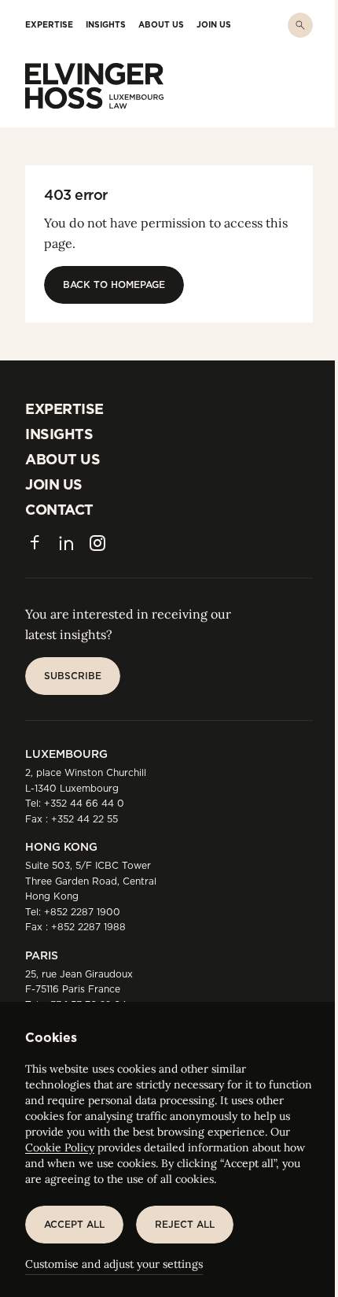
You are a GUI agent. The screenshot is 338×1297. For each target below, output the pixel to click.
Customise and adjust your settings (114, 1264)
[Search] (300, 25)
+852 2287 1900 (82, 912)
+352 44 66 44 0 (84, 803)
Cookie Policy (59, 1147)
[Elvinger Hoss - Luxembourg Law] (94, 86)
